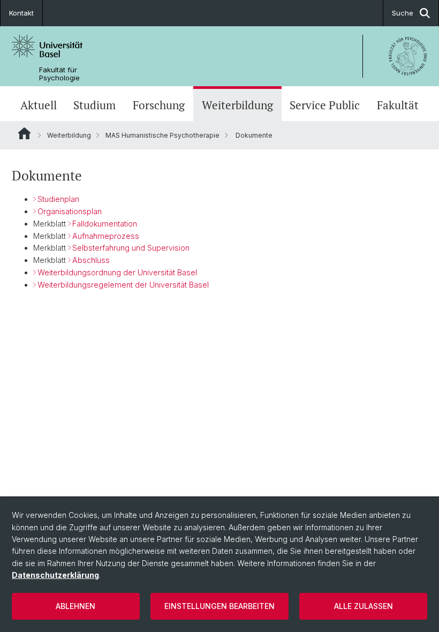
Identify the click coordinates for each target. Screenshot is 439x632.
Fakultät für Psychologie (59, 74)
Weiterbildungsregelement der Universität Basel (123, 284)
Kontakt (21, 13)
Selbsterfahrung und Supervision (131, 247)
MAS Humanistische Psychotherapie (162, 135)
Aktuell (38, 104)
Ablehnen (75, 606)
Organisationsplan (69, 211)
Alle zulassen (363, 606)
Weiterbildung (237, 104)
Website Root (24, 133)
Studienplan (58, 199)
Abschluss (91, 260)
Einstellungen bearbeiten (219, 606)
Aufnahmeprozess (105, 235)
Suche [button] (402, 13)
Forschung (159, 104)
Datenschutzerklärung (55, 575)
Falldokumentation (104, 223)
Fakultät (398, 104)
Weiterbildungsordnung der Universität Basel (117, 272)
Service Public (325, 104)
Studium (94, 104)
